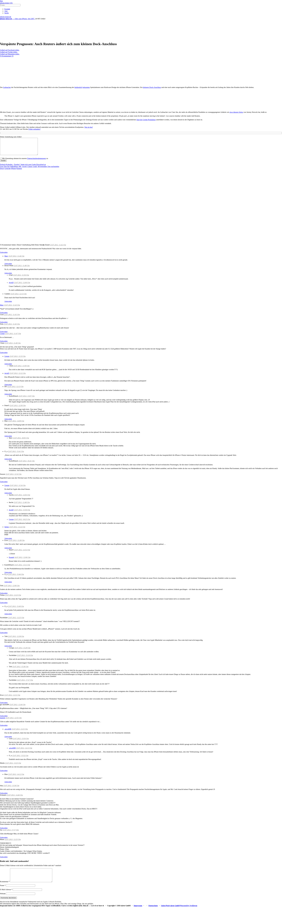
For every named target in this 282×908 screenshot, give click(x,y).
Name (3, 885)
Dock (2, 168)
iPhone (13, 168)
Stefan (6, 527)
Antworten (3, 252)
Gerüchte (7, 168)
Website (3, 894)
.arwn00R (7, 729)
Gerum (6, 356)
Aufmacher (7, 87)
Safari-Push (165, 906)
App (5, 11)
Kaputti (11, 557)
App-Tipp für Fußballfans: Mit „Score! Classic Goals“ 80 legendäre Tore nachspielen (29, 166)
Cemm (2, 333)
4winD (11, 283)
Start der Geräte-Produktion (146, 120)
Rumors (19, 168)
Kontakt (7, 9)
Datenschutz (153, 906)
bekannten (86, 87)
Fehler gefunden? (34, 129)
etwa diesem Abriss (236, 112)
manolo (2, 718)
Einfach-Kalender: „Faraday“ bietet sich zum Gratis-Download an (23, 164)
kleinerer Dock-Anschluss (152, 87)
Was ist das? (88, 127)
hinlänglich (78, 87)
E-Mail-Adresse (6, 889)
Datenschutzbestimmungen (36, 158)
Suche (6, 13)
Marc (6, 256)
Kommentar (5, 882)
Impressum (138, 906)
